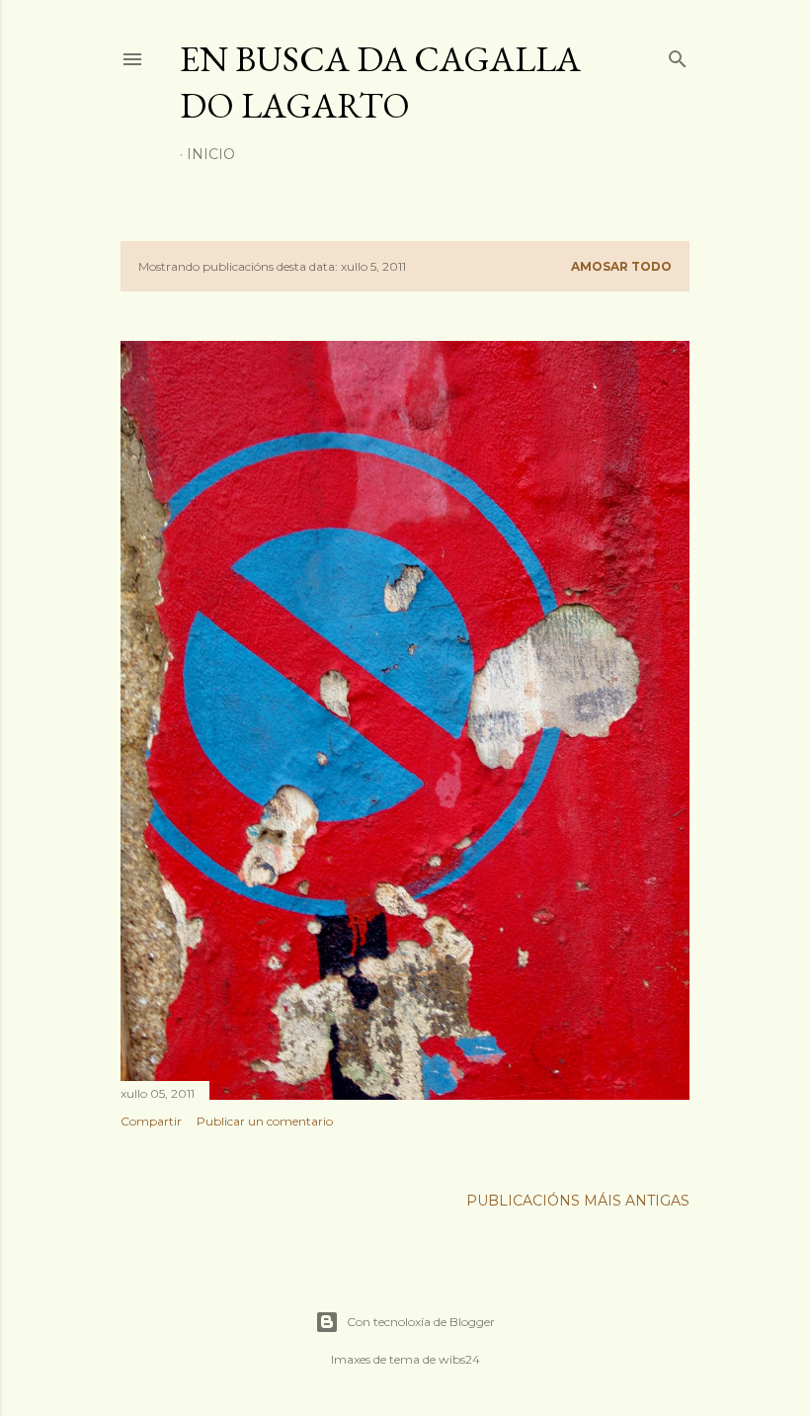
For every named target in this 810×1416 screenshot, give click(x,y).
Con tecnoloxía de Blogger (421, 1321)
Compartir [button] (151, 1121)
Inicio (211, 154)
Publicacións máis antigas (577, 1200)
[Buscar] (677, 55)
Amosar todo (621, 266)
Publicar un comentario (265, 1121)
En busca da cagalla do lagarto (380, 82)
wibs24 (459, 1359)
